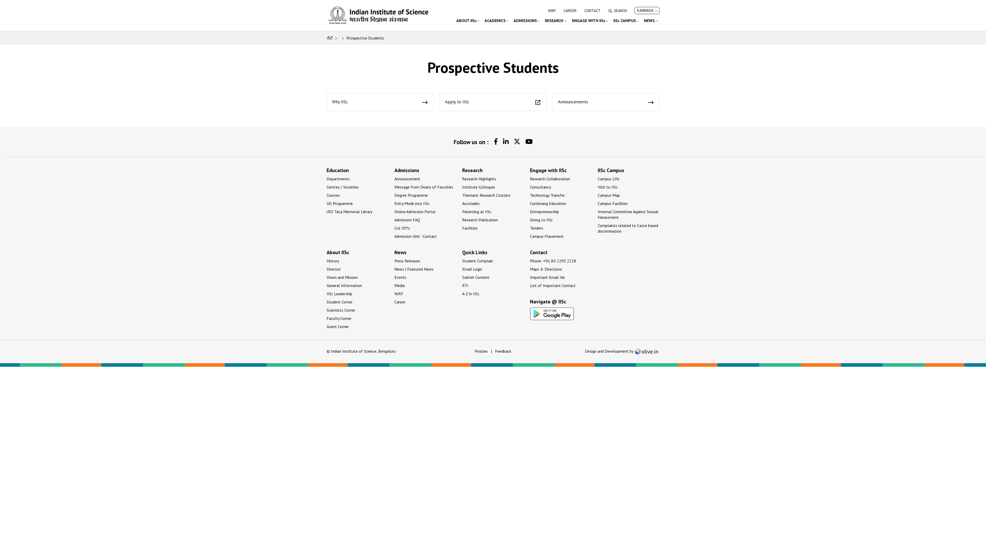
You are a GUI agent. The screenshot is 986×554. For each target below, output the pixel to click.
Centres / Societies (343, 187)
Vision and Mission (342, 277)
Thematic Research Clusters (486, 195)
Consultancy (540, 187)
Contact (592, 10)
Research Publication (480, 219)
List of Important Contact (553, 285)
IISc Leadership (339, 293)
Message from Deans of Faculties (423, 187)
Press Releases (407, 260)
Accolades (471, 203)
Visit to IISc (608, 187)
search (620, 10)
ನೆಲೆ (330, 38)
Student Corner (340, 301)
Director (334, 269)
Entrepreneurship (544, 211)
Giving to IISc (541, 219)
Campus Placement (547, 236)
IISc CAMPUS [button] (624, 20)
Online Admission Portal (414, 211)
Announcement (407, 178)
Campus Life (608, 178)
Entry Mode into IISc (412, 203)
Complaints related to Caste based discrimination (628, 228)
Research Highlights (479, 178)
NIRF (552, 10)
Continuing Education (548, 203)
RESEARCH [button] (554, 20)
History (333, 260)
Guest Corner (338, 326)
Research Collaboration (550, 178)
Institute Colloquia (478, 187)
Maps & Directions (546, 269)
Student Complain (477, 260)
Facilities (470, 228)
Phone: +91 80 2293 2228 (553, 260)
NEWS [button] (650, 20)
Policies (481, 351)
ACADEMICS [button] (495, 20)
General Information (344, 285)
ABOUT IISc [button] (466, 20)
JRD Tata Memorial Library (349, 211)
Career (570, 10)
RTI (465, 285)
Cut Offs (402, 228)
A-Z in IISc (470, 293)
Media (399, 285)
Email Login (472, 269)
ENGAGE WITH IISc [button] (588, 20)
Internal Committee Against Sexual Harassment (628, 214)
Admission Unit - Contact (415, 236)
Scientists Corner (341, 310)
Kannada (645, 10)
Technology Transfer (547, 195)
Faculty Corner (339, 318)
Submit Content (475, 277)
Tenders (536, 228)
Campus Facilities (613, 203)
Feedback (503, 351)
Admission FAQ (407, 219)
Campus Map (609, 195)
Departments (338, 178)
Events (400, 277)
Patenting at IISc (476, 211)
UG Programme (340, 203)
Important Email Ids (547, 277)
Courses (333, 195)
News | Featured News (414, 269)
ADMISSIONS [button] (525, 20)
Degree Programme (411, 195)
